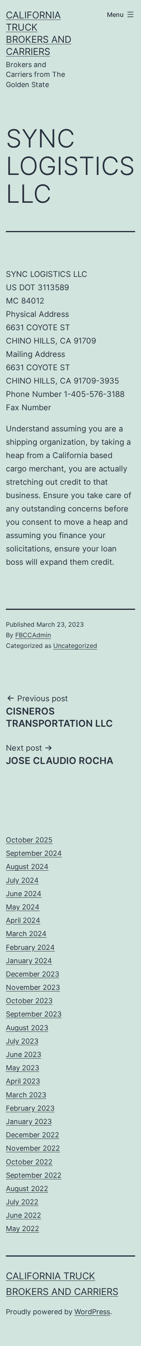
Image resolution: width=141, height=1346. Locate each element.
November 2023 (33, 987)
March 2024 (26, 933)
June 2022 (23, 1215)
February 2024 (30, 947)
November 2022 (33, 1148)
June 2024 (24, 893)
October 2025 (29, 840)
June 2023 (23, 1054)
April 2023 (23, 1081)
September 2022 (33, 1175)
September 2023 (33, 1014)
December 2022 (32, 1135)
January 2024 (29, 961)
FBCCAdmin (33, 635)
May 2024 (23, 907)
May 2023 (22, 1068)
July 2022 (22, 1202)
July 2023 (22, 1041)
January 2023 (29, 1121)
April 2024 (23, 920)
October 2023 (29, 1001)
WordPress (92, 1312)
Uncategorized (75, 645)
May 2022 (22, 1228)
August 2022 (27, 1188)
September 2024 (34, 853)
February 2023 (30, 1108)
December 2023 (32, 974)
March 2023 (26, 1095)
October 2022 (29, 1162)
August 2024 (27, 866)
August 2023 (27, 1028)
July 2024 (22, 880)
